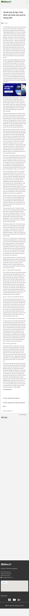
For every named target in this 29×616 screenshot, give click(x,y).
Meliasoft (9, 264)
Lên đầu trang (22, 414)
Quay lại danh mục (7, 411)
